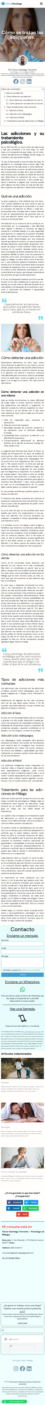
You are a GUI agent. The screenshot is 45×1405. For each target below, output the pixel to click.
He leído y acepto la (21, 970)
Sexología (5, 1127)
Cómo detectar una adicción (18, 96)
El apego (5, 1082)
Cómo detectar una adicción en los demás (27, 103)
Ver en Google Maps (11, 1258)
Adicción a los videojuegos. (21, 114)
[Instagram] (22, 81)
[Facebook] (16, 81)
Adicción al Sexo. (16, 110)
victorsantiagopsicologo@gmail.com (17, 1253)
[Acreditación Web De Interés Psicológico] (3, 1330)
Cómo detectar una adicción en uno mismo (26, 100)
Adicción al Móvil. (17, 117)
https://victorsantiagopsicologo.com (31, 1031)
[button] (15, 1202)
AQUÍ (22, 1311)
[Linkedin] (29, 81)
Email (3, 948)
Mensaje (4, 956)
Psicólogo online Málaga (22, 1360)
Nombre (5, 940)
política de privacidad (30, 970)
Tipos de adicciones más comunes (21, 107)
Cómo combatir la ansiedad (13, 1172)
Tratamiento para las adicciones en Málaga (25, 121)
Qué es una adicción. (14, 93)
